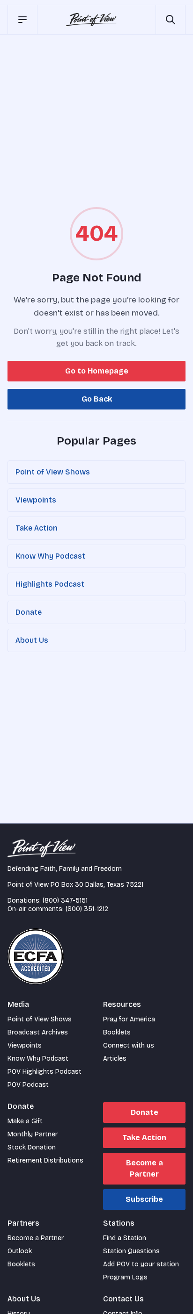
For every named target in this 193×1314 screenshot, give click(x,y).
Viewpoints (35, 499)
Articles (114, 1059)
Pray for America (129, 1019)
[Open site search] (171, 19)
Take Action (36, 528)
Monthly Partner (32, 1134)
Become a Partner (144, 1168)
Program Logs (125, 1277)
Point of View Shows (52, 471)
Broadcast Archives (37, 1032)
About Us (31, 640)
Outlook (19, 1251)
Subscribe (144, 1199)
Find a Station (124, 1238)
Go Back (97, 399)
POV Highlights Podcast (44, 1072)
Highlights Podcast (49, 584)
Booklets (117, 1032)
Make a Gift (25, 1121)
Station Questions (131, 1251)
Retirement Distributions (45, 1160)
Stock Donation (31, 1147)
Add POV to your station (141, 1264)
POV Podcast (28, 1085)
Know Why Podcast (50, 556)
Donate (28, 612)
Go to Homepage (96, 370)
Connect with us (128, 1045)
